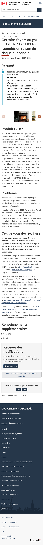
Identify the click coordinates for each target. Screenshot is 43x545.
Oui (18, 389)
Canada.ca (6, 16)
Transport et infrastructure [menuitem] (12, 480)
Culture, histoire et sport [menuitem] (11, 471)
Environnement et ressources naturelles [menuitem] (17, 462)
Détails (6, 338)
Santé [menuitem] (4, 452)
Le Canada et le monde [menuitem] (10, 485)
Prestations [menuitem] (6, 448)
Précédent (4, 117)
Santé (14, 16)
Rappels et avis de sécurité (29, 16)
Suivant (39, 117)
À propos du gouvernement (12, 423)
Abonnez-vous (11, 366)
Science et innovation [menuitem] (10, 495)
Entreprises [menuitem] (6, 443)
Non (24, 389)
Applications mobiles (9, 522)
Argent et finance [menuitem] (8, 490)
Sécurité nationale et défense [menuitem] (13, 466)
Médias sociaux (7, 517)
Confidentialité (7, 536)
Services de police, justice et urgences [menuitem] (16, 476)
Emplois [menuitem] (5, 429)
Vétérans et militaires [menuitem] (10, 504)
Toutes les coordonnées (11, 414)
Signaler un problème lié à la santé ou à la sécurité (21, 374)
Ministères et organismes (11, 418)
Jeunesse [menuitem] (5, 509)
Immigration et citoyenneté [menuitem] (12, 434)
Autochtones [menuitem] (6, 499)
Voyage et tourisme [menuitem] (9, 438)
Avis (3, 531)
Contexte (7, 334)
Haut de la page (7, 538)
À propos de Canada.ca (10, 527)
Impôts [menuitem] (4, 457)
